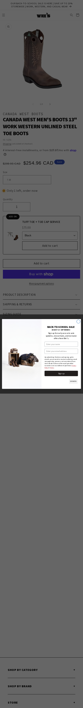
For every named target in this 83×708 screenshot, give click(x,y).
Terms (52, 368)
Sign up (61, 373)
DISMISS (73, 381)
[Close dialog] (78, 321)
